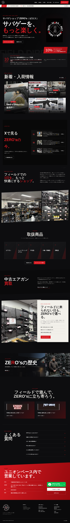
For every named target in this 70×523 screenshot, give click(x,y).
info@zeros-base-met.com (42, 508)
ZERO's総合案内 (56, 506)
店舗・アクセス (40, 510)
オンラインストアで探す (39, 262)
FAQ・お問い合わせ (56, 2)
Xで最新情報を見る (9, 157)
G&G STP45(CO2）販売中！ (13, 5)
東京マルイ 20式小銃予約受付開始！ (27, 5)
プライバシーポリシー (57, 509)
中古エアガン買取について (43, 287)
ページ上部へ (65, 520)
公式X (55, 511)
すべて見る (62, 77)
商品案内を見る (29, 262)
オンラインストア (64, 2)
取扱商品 (40, 2)
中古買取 (44, 2)
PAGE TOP (67, 506)
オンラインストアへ (45, 337)
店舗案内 (35, 2)
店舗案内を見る (19, 41)
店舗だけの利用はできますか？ (32, 437)
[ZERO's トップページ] (3, 2)
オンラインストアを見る (8, 41)
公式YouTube (56, 512)
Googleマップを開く (56, 489)
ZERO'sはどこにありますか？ (32, 432)
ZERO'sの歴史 (49, 2)
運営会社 (55, 508)
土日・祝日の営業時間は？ (31, 441)
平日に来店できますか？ (31, 445)
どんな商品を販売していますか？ (32, 450)
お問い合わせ (56, 492)
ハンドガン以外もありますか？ (32, 454)
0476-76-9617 (13, 489)
